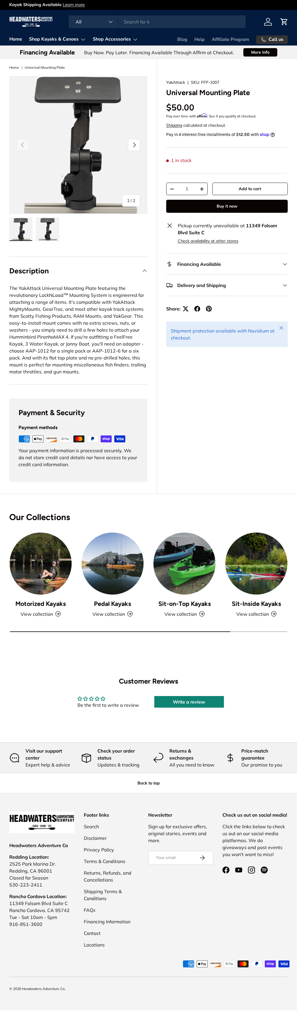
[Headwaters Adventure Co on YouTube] (238, 870)
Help (199, 39)
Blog (182, 39)
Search (91, 826)
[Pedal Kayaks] (113, 564)
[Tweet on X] (185, 309)
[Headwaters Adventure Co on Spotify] (264, 870)
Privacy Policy (99, 850)
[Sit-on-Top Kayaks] (184, 564)
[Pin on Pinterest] (209, 309)
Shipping (174, 125)
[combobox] (157, 21)
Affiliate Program (230, 39)
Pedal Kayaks (112, 603)
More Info (260, 52)
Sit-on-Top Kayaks (184, 603)
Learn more (98, 4)
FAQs (89, 910)
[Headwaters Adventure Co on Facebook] (226, 870)
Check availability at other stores (208, 241)
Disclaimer (95, 838)
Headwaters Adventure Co (43, 989)
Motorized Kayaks (40, 603)
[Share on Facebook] (197, 309)
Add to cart (250, 188)
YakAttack (175, 82)
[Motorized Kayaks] (41, 564)
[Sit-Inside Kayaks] (256, 564)
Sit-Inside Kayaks (256, 603)
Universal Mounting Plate (45, 67)
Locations (94, 945)
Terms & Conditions (104, 861)
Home (15, 39)
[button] (284, 21)
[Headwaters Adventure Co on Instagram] (251, 870)
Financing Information (107, 921)
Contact (92, 933)
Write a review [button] (189, 702)
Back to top (148, 783)
